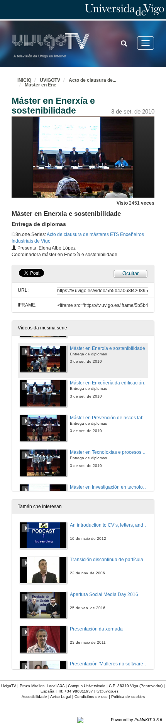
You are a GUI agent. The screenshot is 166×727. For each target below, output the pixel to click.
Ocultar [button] (130, 273)
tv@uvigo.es (108, 691)
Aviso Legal (60, 696)
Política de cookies (128, 696)
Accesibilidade (34, 696)
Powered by (136, 719)
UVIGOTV (50, 80)
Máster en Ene (40, 85)
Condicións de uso (91, 696)
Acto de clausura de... (92, 80)
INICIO (24, 80)
